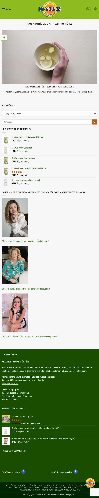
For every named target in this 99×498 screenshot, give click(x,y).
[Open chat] (90, 483)
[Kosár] (95, 9)
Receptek (61, 485)
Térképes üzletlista (73, 488)
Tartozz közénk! (83, 485)
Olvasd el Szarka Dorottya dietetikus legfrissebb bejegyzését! (26, 241)
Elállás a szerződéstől (67, 490)
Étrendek (49, 485)
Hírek (70, 485)
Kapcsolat (55, 488)
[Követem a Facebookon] (23, 471)
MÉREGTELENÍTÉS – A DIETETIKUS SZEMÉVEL (49, 87)
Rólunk (23, 488)
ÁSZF (46, 488)
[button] (6, 9)
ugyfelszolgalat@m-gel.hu (20, 396)
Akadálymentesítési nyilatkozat (36, 490)
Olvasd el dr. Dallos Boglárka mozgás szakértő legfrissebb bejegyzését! (30, 337)
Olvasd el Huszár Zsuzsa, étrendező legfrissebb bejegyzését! (26, 289)
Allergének (11, 488)
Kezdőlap (11, 485)
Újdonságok (36, 485)
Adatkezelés (35, 488)
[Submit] (94, 121)
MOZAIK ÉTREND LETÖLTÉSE (15, 361)
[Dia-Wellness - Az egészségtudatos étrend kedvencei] (49, 9)
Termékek (23, 485)
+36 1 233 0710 (13, 399)
